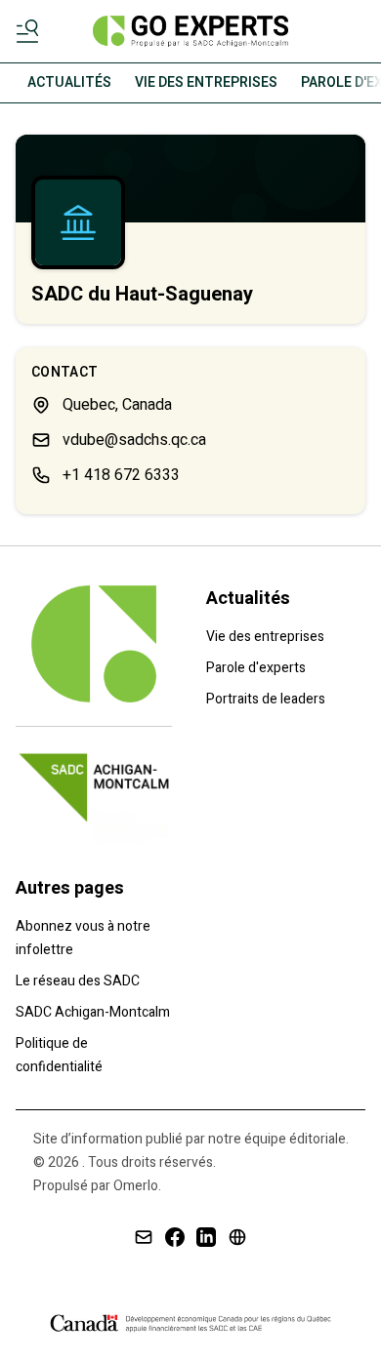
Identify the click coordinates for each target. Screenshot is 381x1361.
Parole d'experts (256, 668)
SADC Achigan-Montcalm (93, 1012)
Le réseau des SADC (78, 981)
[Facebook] (175, 1237)
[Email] (143, 1237)
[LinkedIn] (206, 1237)
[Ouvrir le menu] (31, 31)
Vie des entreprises (265, 636)
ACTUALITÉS (69, 82)
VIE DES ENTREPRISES (206, 82)
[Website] (237, 1237)
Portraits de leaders (265, 699)
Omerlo (135, 1186)
